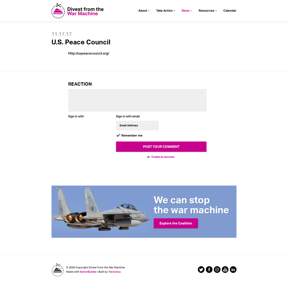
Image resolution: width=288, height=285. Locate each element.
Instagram (217, 269)
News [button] (186, 10)
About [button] (143, 10)
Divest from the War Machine (58, 270)
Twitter (201, 269)
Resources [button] (207, 10)
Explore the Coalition (176, 223)
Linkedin (233, 269)
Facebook (209, 269)
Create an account (162, 157)
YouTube (225, 269)
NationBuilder (88, 271)
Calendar (229, 10)
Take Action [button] (164, 10)
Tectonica (114, 271)
